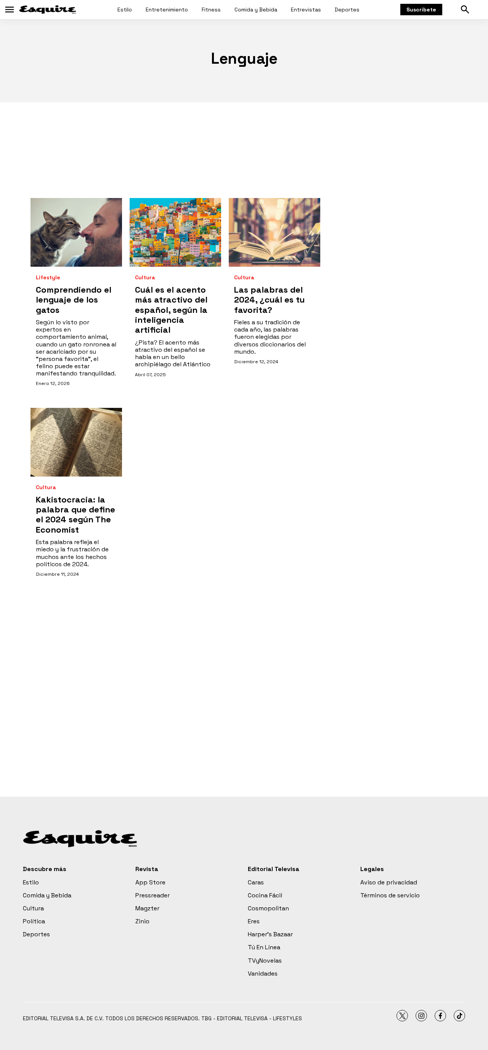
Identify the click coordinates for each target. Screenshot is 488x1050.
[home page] (47, 9)
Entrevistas (306, 9)
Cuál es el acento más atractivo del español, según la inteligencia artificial (171, 309)
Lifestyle (48, 277)
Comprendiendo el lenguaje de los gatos (73, 299)
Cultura (145, 277)
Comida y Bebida (255, 9)
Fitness (211, 9)
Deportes (347, 9)
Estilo (124, 9)
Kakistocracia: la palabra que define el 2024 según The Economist (75, 514)
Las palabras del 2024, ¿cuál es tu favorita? (269, 299)
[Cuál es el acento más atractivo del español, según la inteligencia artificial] (175, 232)
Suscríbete (421, 9)
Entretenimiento (167, 9)
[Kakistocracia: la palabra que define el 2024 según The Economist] (76, 442)
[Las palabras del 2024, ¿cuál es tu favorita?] (274, 232)
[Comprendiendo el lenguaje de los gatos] (76, 232)
